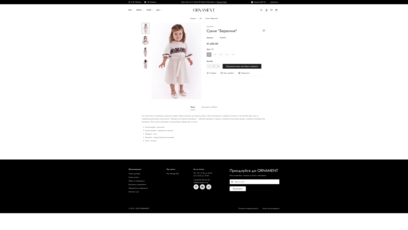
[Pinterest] (196, 186)
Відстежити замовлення (137, 184)
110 (227, 55)
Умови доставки (134, 173)
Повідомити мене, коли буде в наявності (242, 66)
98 (215, 55)
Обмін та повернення (137, 181)
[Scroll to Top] (403, 218)
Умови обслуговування (271, 208)
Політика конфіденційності (248, 208)
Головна (193, 18)
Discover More (222, 2)
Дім (157, 10)
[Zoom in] (196, 27)
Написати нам (134, 191)
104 (221, 55)
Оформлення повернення (138, 188)
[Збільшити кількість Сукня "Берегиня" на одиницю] (218, 66)
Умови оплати (134, 177)
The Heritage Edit (172, 173)
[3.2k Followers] (208, 186)
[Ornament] (204, 10)
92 (209, 55)
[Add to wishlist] (263, 30)
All (200, 18)
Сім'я (149, 10)
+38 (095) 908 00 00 (201, 180)
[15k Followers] (202, 186)
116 (233, 55)
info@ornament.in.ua (200, 182)
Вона (139, 10)
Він (130, 10)
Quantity (210, 61)
